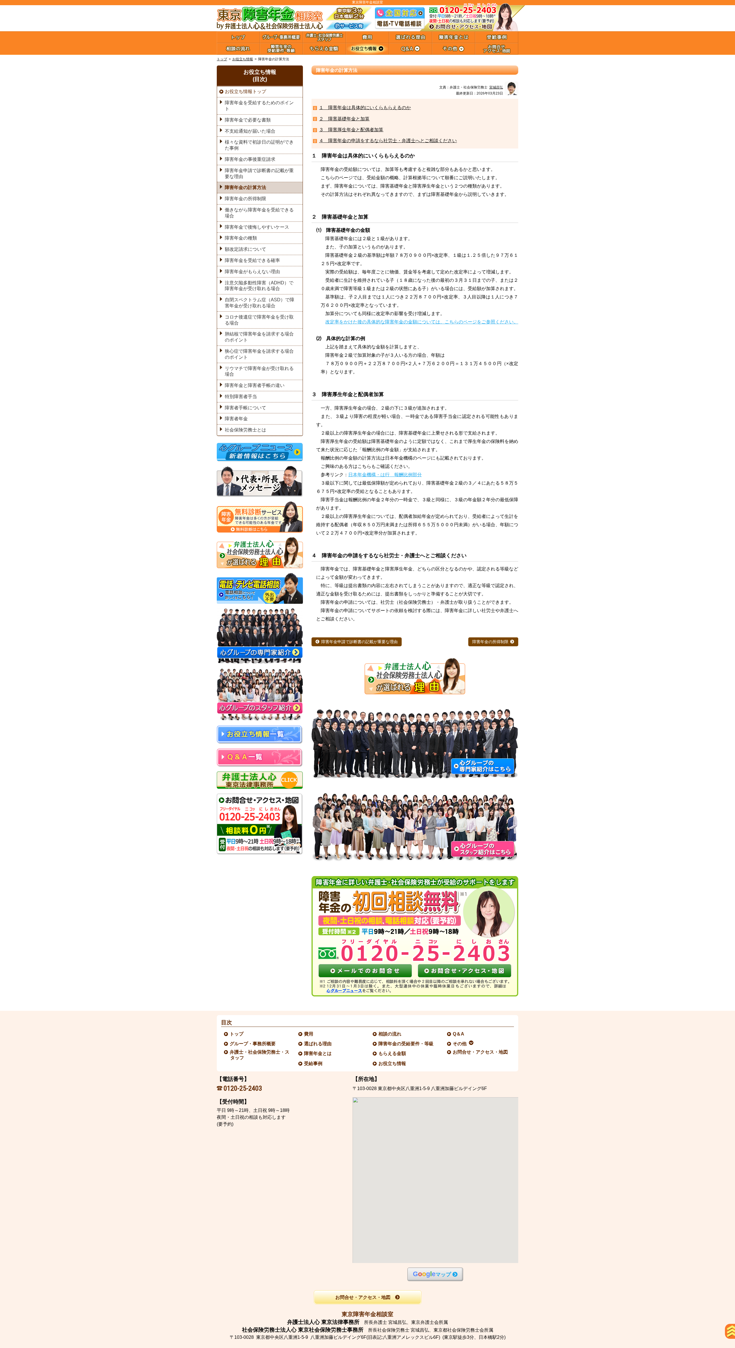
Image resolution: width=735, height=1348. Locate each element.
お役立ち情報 (242, 59)
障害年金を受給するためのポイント (259, 105)
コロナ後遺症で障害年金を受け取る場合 (259, 320)
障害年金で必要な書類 (248, 119)
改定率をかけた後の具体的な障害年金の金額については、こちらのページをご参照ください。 (421, 321)
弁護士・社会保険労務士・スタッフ (259, 1055)
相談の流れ (390, 1033)
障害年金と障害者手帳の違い (255, 385)
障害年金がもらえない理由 (252, 271)
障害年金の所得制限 (490, 642)
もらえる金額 (392, 1053)
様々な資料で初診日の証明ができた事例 (259, 145)
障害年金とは (318, 1053)
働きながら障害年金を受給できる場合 (259, 212)
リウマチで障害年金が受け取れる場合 (259, 371)
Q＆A (458, 1033)
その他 (460, 1043)
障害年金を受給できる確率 (252, 260)
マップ (432, 1274)
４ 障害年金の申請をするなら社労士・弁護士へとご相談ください (388, 140)
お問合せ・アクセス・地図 (480, 1052)
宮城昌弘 (496, 87)
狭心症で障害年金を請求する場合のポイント (259, 354)
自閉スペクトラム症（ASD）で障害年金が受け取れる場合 (259, 302)
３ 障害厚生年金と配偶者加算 (351, 129)
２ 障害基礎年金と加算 (344, 118)
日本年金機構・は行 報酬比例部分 (385, 474)
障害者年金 (236, 418)
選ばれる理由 (318, 1043)
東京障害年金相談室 (367, 1314)
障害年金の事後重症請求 (250, 159)
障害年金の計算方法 (245, 187)
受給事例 (313, 1063)
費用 (309, 1033)
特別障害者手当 (241, 396)
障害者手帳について (245, 407)
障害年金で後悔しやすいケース (257, 227)
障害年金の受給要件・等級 (406, 1043)
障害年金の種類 (241, 238)
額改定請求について (245, 249)
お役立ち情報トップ (245, 91)
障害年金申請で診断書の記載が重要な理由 (359, 642)
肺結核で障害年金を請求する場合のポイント (259, 336)
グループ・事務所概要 (253, 1043)
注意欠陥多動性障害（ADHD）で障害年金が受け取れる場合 (259, 285)
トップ (222, 59)
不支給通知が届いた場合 (250, 131)
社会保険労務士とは (245, 429)
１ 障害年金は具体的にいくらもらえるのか (365, 107)
